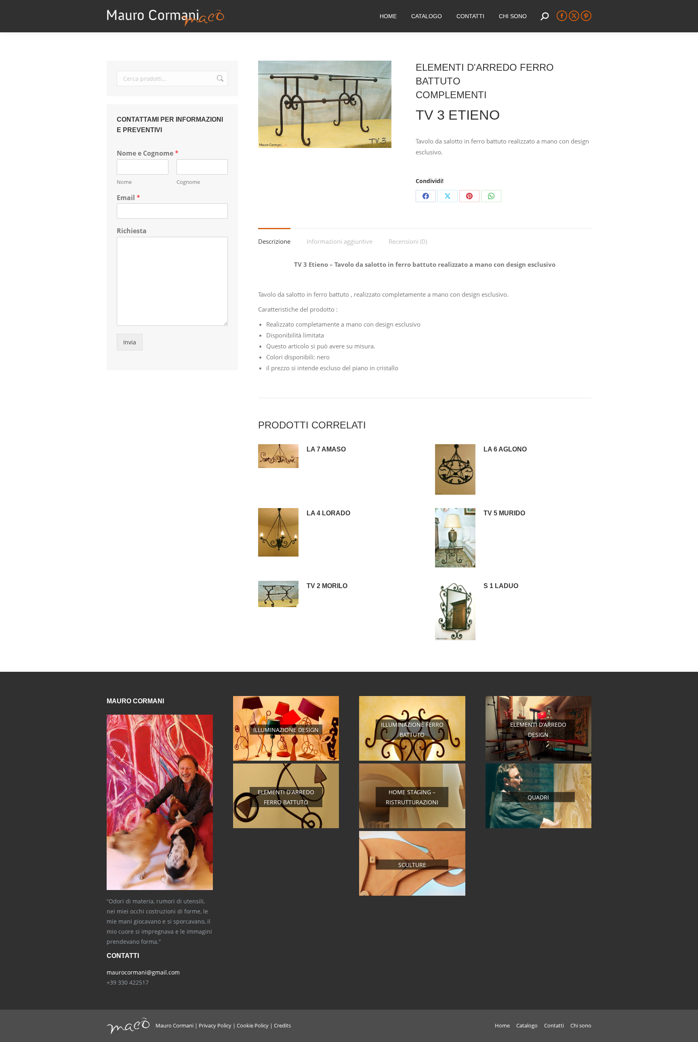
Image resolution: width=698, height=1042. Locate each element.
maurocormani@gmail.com (143, 972)
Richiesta (132, 231)
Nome (124, 182)
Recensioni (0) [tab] (408, 241)
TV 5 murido (504, 513)
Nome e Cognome (148, 153)
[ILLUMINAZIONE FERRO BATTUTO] (412, 758)
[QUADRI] (539, 826)
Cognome (188, 182)
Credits (282, 1025)
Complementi (451, 94)
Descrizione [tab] (274, 241)
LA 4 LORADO (328, 513)
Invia (129, 342)
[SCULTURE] (412, 893)
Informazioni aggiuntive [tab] (339, 241)
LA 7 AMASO (326, 449)
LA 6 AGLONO (505, 449)
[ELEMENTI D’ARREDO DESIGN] (539, 758)
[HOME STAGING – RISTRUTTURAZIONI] (412, 826)
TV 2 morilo (327, 585)
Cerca (219, 78)
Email (128, 198)
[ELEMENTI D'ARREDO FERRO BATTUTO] (286, 826)
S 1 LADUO (501, 585)
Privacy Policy (215, 1025)
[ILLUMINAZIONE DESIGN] (286, 758)
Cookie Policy (253, 1025)
